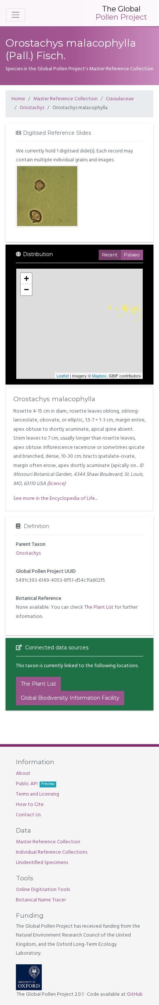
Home (18, 99)
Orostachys (32, 108)
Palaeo (132, 255)
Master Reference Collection (65, 99)
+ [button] (26, 278)
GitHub (135, 994)
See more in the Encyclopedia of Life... (55, 498)
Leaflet (63, 376)
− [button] (26, 289)
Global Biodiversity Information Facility (70, 698)
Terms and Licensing (37, 794)
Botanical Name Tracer (41, 900)
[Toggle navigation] (15, 14)
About (23, 773)
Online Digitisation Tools (43, 889)
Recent (110, 255)
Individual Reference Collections (51, 852)
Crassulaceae (120, 99)
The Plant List (99, 607)
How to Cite (30, 804)
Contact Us (28, 815)
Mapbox (99, 376)
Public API (35, 784)
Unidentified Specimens (42, 862)
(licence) (56, 484)
